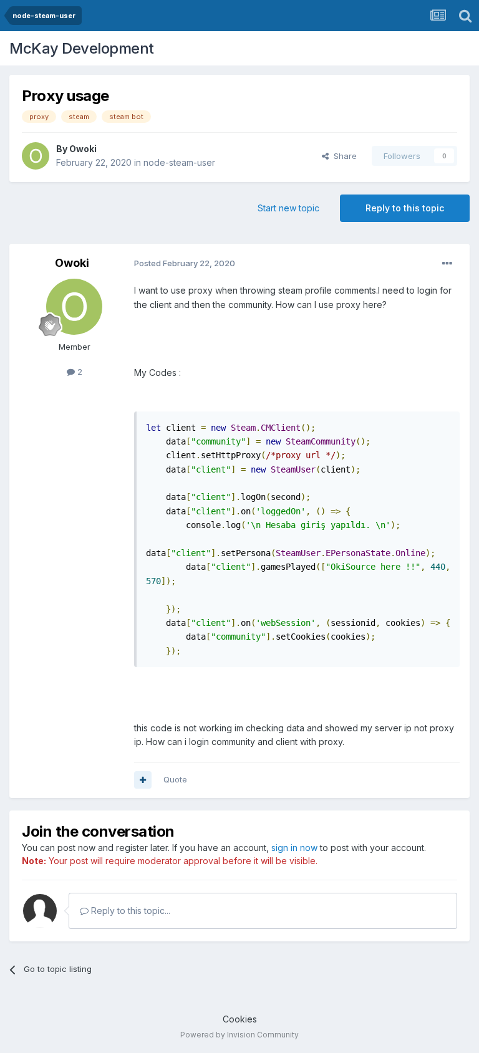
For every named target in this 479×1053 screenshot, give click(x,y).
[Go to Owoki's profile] (35, 156)
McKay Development (81, 48)
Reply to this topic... (129, 910)
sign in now (294, 847)
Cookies (240, 1019)
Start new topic (288, 208)
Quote (175, 779)
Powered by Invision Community (239, 1034)
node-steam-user (179, 162)
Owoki (83, 148)
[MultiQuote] (143, 780)
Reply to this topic (404, 208)
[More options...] (447, 263)
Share (343, 156)
